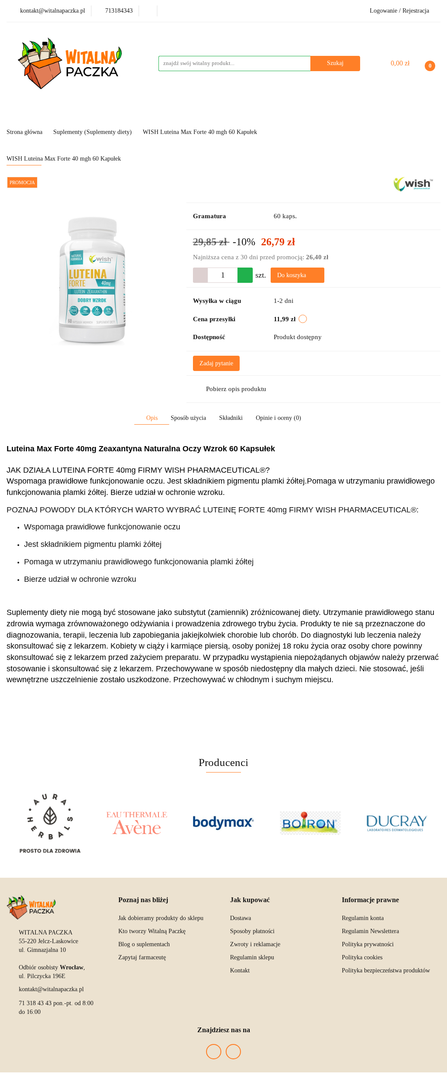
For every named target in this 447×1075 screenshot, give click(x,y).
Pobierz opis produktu (236, 388)
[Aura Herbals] (50, 823)
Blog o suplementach (144, 944)
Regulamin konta (363, 918)
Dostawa (240, 918)
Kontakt (240, 970)
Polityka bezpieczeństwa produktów (386, 970)
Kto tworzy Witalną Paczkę (152, 931)
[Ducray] (397, 823)
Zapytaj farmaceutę (142, 957)
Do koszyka (292, 275)
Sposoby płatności (252, 931)
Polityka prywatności (368, 944)
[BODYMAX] (223, 823)
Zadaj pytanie (216, 363)
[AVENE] (136, 823)
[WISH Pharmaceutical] (413, 184)
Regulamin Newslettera (370, 931)
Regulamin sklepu (252, 957)
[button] (143, 900)
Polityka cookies (362, 957)
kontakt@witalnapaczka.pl (51, 989)
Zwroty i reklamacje (255, 944)
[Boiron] (310, 823)
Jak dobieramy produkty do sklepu (160, 918)
